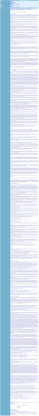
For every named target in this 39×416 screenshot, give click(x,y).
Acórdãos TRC (5, 0)
